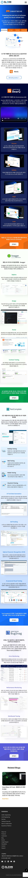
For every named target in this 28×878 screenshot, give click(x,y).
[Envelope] (2, 861)
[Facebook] (14, 861)
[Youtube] (11, 861)
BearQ (16, 72)
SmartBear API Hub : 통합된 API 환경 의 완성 (13, 788)
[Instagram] (5, 861)
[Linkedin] (8, 861)
